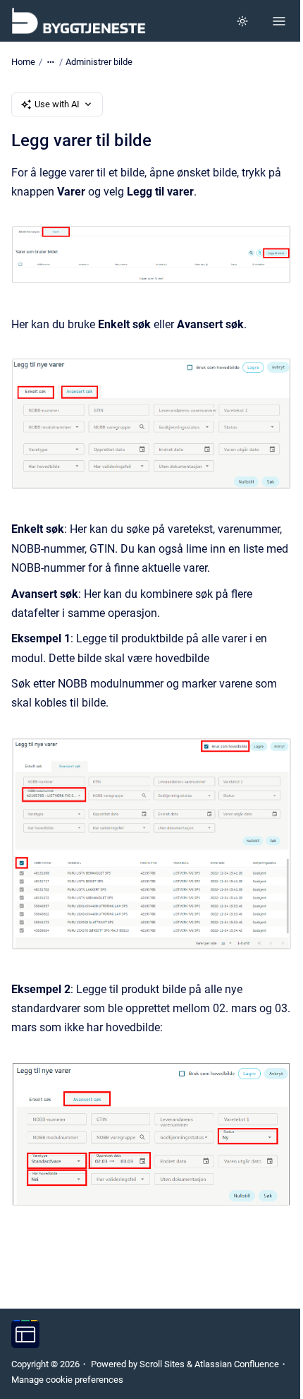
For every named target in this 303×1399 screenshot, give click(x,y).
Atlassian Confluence (236, 1364)
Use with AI (57, 104)
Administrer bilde (99, 61)
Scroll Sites (162, 1364)
